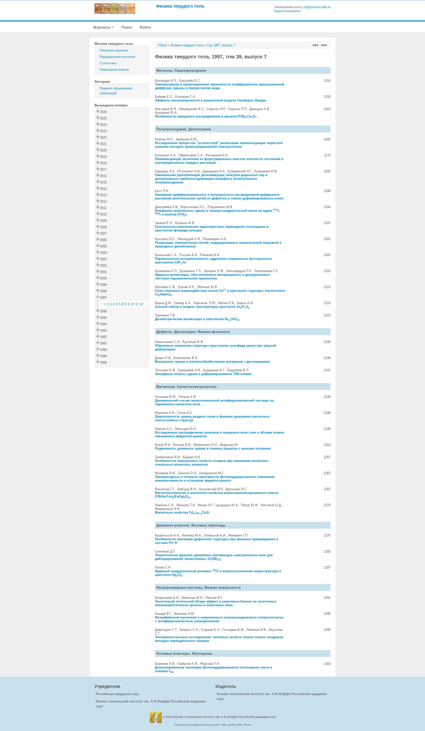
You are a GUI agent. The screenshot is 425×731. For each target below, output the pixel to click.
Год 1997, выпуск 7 (221, 45)
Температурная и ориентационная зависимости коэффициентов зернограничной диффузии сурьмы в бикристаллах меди (219, 86)
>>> (324, 45)
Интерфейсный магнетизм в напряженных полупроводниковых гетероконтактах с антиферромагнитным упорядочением (219, 619)
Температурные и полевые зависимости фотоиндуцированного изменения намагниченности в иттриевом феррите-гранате (215, 478)
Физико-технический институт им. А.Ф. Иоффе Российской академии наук (224, 717)
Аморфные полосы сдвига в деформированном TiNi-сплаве (203, 374)
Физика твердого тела (180, 6)
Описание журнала (114, 50)
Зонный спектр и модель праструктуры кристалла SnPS (202, 307)
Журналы (102, 27)
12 (141, 304)
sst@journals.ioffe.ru (317, 7)
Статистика (108, 63)
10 (132, 304)
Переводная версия (114, 69)
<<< (316, 45)
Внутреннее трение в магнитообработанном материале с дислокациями (212, 361)
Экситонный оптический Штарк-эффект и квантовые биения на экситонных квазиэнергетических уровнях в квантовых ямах (215, 603)
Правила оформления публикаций (116, 90)
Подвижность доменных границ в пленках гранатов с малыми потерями (213, 448)
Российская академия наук (117, 694)
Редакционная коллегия (117, 57)
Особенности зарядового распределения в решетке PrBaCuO (206, 116)
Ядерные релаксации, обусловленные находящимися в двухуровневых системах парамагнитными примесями (212, 276)
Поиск (126, 27)
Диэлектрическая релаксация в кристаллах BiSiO (197, 319)
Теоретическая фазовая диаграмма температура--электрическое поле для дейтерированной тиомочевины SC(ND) (214, 557)
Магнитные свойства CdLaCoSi (182, 512)
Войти (145, 27)
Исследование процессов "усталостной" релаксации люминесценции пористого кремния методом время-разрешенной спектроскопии (219, 144)
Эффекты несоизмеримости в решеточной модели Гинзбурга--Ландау (210, 100)
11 (136, 304)
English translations (287, 11)
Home (163, 45)
